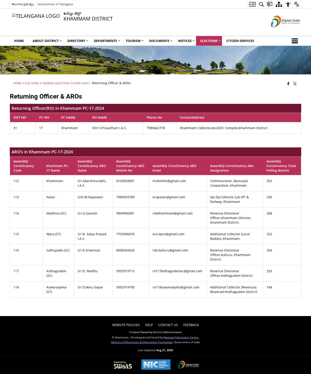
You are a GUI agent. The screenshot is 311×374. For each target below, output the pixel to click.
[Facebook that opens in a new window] (288, 83)
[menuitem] (252, 4)
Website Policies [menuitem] (126, 325)
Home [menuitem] (19, 41)
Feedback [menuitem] (191, 325)
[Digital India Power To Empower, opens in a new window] (189, 365)
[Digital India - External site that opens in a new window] (280, 31)
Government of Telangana (55, 4)
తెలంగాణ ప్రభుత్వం (23, 4)
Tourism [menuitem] (133, 41)
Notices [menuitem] (185, 41)
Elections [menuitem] (209, 41)
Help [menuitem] (149, 325)
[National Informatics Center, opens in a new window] (156, 365)
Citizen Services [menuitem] (240, 41)
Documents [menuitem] (159, 41)
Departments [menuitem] (105, 41)
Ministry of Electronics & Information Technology (142, 342)
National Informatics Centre (181, 337)
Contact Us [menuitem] (168, 325)
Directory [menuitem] (76, 41)
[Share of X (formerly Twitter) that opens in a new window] (295, 83)
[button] (295, 41)
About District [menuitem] (46, 41)
